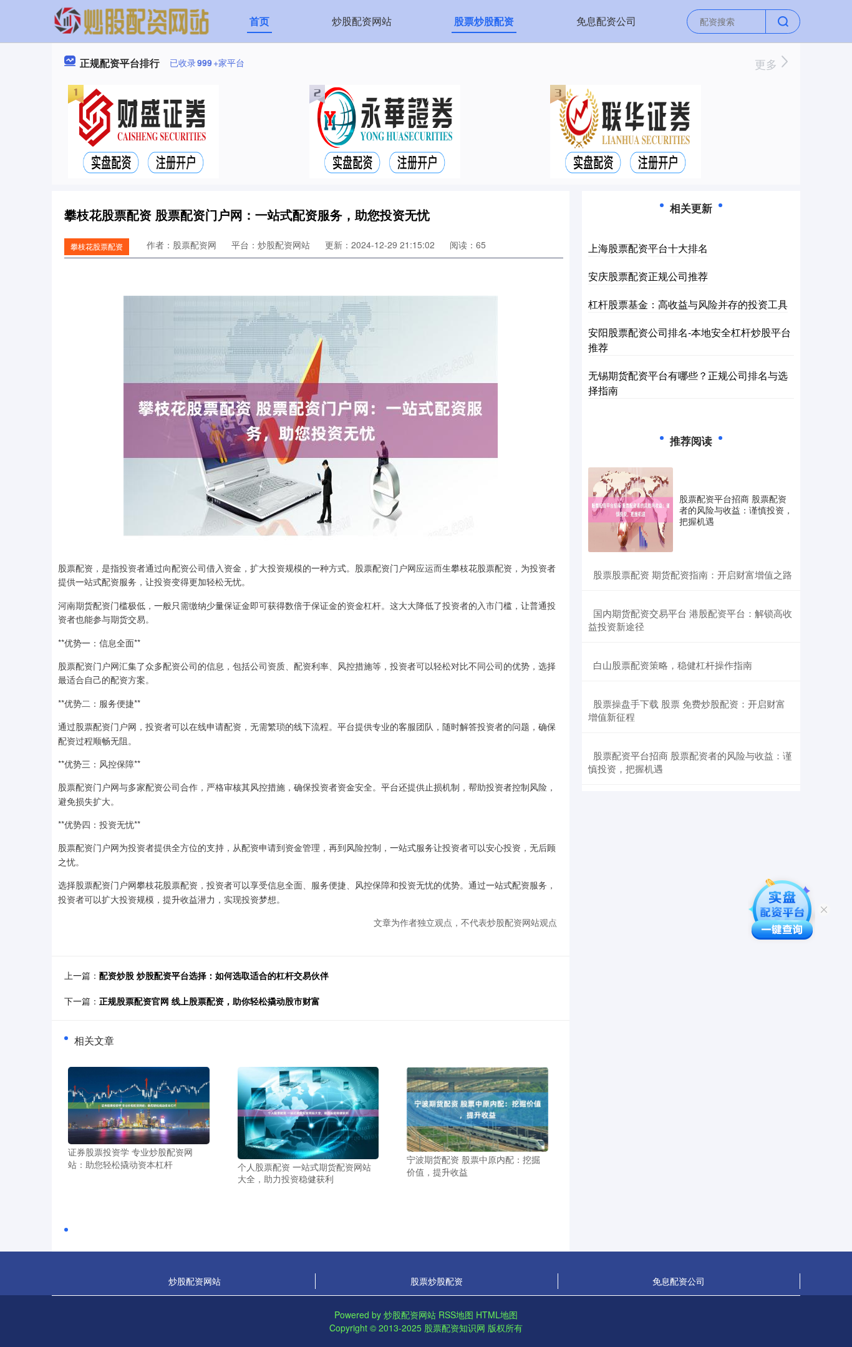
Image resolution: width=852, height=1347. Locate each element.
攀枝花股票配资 (96, 246)
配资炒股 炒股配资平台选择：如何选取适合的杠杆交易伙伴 (214, 975)
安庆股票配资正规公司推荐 (648, 276)
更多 (767, 64)
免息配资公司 (606, 21)
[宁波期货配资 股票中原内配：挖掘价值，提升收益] (477, 1108)
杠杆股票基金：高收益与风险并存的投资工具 (688, 304)
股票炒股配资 (484, 21)
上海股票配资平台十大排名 (648, 248)
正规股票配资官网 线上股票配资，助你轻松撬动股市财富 (209, 1000)
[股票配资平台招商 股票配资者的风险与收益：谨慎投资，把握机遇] (630, 509)
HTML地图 (497, 1314)
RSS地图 (455, 1314)
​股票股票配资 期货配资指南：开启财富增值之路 (692, 574)
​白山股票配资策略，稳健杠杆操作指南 (672, 664)
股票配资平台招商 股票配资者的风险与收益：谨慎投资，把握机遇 (736, 509)
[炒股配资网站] (131, 20)
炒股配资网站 (362, 21)
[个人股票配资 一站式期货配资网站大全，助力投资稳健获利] (308, 1112)
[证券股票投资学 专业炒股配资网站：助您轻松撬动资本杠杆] (139, 1104)
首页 (259, 21)
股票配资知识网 (454, 1327)
